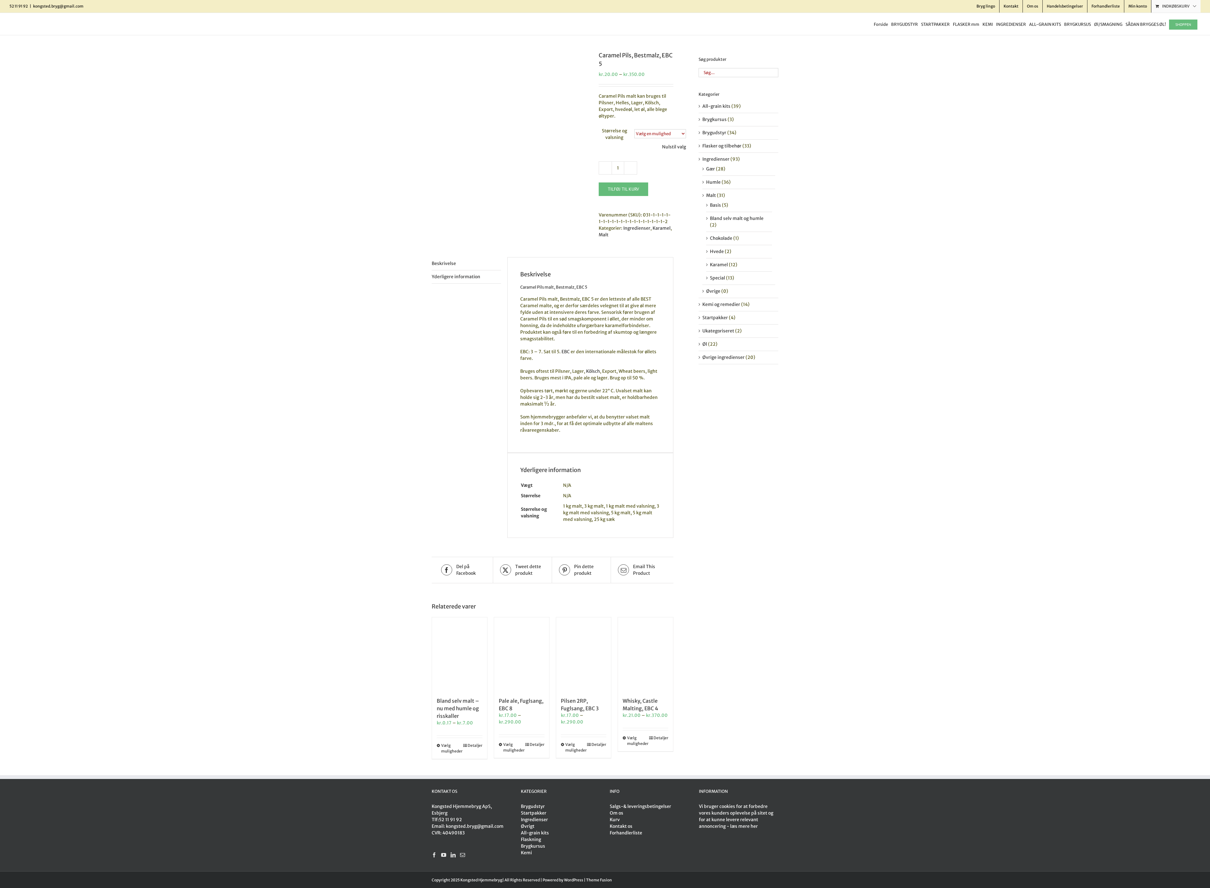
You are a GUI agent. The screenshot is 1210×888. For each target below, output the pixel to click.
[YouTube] (443, 854)
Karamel (662, 228)
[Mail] (462, 854)
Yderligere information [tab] (456, 277)
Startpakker (715, 317)
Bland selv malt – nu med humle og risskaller (458, 708)
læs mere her (744, 826)
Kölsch (593, 371)
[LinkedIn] (453, 854)
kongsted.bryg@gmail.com (58, 6)
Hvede (717, 251)
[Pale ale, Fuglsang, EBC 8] (521, 654)
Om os (616, 813)
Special (717, 278)
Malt (603, 235)
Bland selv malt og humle (736, 218)
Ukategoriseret (718, 331)
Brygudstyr (714, 133)
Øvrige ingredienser (723, 357)
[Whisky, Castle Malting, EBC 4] (645, 654)
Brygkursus (714, 119)
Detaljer (475, 745)
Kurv (615, 819)
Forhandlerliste (626, 833)
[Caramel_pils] (510, 54)
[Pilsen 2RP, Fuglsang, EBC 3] (583, 654)
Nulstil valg (674, 147)
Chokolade (721, 238)
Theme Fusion (599, 880)
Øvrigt (527, 826)
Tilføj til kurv (623, 189)
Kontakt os (621, 826)
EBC (566, 352)
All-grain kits (716, 106)
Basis (715, 205)
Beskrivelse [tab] (444, 263)
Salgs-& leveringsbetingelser (640, 806)
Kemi (526, 853)
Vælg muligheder (450, 748)
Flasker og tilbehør (721, 146)
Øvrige (713, 291)
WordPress (573, 880)
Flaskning (531, 839)
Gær (710, 169)
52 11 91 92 (450, 819)
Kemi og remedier (721, 304)
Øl (704, 344)
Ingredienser (636, 228)
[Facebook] (434, 854)
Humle (713, 182)
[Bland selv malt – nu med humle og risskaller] (459, 654)
